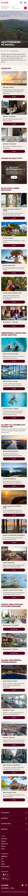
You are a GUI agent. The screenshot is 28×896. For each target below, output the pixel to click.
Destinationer (5, 812)
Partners (3, 846)
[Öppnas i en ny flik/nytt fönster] (5, 875)
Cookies (12, 888)
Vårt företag (4, 838)
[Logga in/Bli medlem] (21, 2)
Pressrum (3, 841)
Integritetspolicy (5, 888)
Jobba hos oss (4, 843)
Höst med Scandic (14, 50)
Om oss (3, 848)
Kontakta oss (4, 856)
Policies (3, 864)
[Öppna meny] (25, 2)
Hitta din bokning (5, 866)
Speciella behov (6, 823)
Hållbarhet (4, 829)
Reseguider (6, 50)
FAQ (2, 858)
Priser (2, 861)
